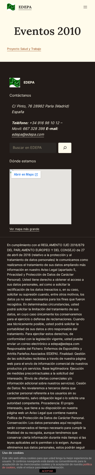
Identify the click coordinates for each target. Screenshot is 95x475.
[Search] (64, 148)
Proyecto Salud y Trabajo (24, 48)
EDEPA (25, 6)
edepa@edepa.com (28, 134)
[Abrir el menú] (85, 7)
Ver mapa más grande (24, 229)
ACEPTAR (47, 471)
